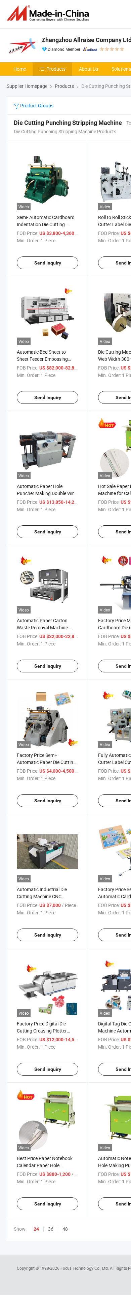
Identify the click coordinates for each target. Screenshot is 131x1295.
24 (36, 1229)
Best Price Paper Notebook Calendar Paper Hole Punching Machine (45, 1165)
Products (56, 69)
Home (19, 69)
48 (65, 1229)
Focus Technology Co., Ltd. (85, 1268)
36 (50, 1229)
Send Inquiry (47, 263)
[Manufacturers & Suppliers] (49, 13)
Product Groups (36, 105)
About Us (88, 69)
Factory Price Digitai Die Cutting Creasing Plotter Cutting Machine (42, 1030)
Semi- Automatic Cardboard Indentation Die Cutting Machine (46, 224)
